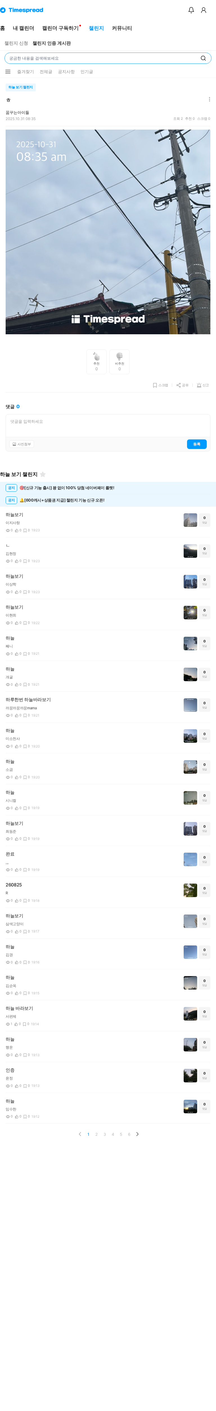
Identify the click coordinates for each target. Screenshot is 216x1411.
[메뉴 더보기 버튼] (8, 71)
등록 (197, 444)
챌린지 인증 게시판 (52, 43)
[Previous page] (80, 1134)
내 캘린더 (23, 28)
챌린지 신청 (16, 43)
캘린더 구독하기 (60, 28)
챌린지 (96, 28)
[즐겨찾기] (42, 474)
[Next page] (137, 1134)
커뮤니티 (122, 28)
